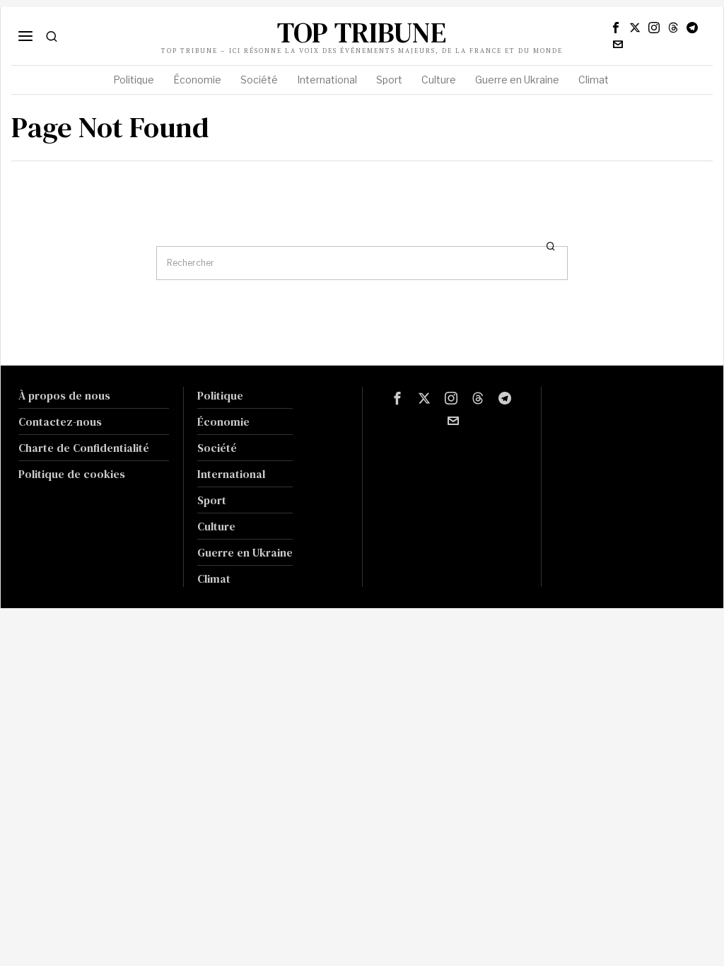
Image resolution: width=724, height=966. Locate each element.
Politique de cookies (71, 474)
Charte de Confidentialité (83, 447)
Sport (211, 500)
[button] (551, 246)
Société (217, 447)
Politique (220, 395)
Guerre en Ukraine (245, 552)
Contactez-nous (60, 421)
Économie (223, 421)
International (231, 474)
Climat (213, 578)
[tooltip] (615, 27)
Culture (216, 526)
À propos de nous (64, 395)
